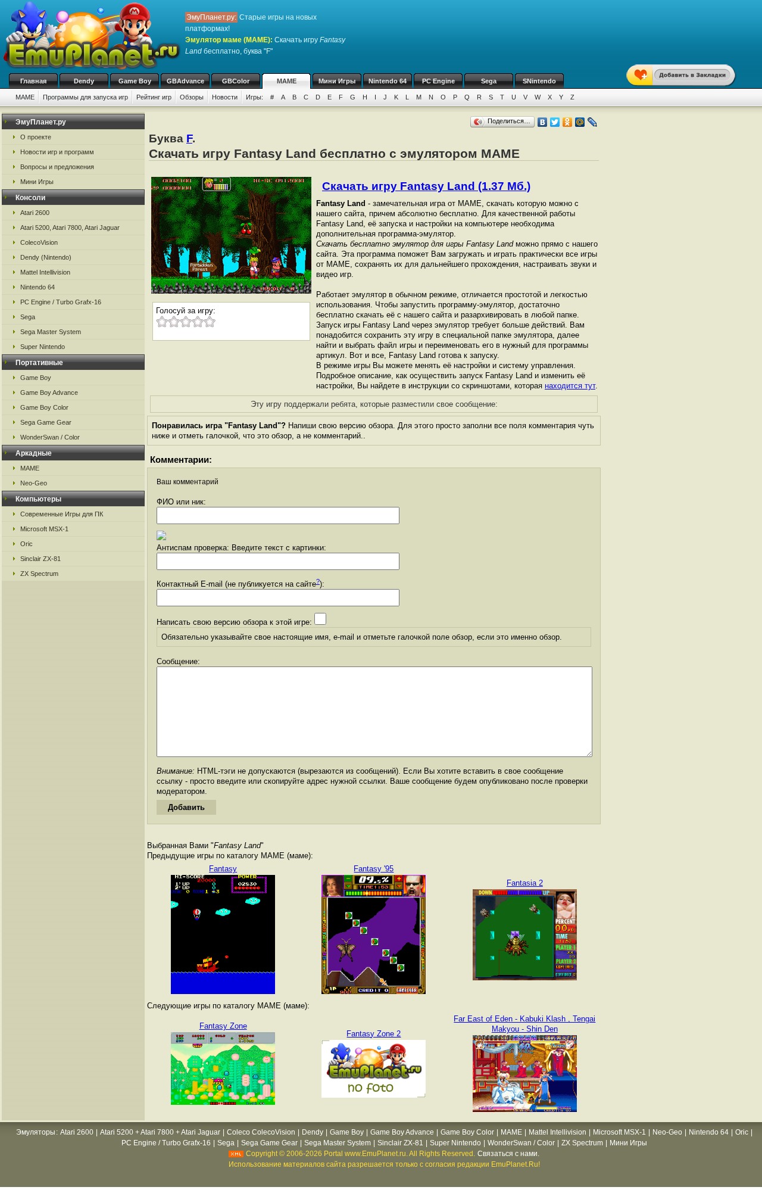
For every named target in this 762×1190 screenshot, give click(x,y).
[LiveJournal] (592, 122)
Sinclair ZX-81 (40, 558)
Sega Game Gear (45, 422)
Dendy (84, 81)
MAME (286, 81)
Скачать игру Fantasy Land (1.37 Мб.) (426, 186)
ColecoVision (39, 242)
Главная (33, 81)
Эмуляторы (35, 1132)
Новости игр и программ (57, 151)
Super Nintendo (42, 346)
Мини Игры (336, 81)
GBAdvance (185, 81)
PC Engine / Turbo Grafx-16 (60, 302)
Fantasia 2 (525, 883)
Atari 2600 (34, 212)
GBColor (235, 81)
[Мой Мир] (580, 122)
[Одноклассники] (567, 122)
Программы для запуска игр (85, 97)
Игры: (254, 97)
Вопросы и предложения (57, 166)
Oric (26, 543)
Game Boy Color (44, 407)
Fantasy (223, 868)
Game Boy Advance (49, 392)
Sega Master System (50, 331)
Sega (488, 81)
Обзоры (192, 97)
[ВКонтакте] (542, 122)
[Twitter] (555, 122)
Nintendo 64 (387, 81)
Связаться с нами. (508, 1153)
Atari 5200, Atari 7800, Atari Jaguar (70, 227)
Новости (225, 97)
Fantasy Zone (223, 1025)
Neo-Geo (33, 483)
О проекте (35, 137)
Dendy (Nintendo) (45, 257)
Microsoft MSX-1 (44, 528)
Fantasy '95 (374, 868)
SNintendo (539, 81)
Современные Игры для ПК (61, 514)
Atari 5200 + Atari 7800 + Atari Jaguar (160, 1132)
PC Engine (438, 81)
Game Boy (134, 81)
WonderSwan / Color (50, 437)
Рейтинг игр (153, 97)
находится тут (570, 385)
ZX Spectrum (39, 573)
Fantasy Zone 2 (373, 1033)
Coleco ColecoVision (261, 1132)
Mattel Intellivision (45, 272)
